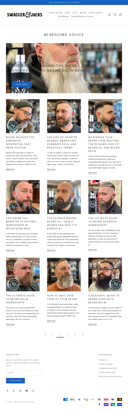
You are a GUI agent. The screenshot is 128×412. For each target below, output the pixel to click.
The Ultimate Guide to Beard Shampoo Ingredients (103, 221)
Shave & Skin (95, 13)
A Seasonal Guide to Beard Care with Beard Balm (104, 299)
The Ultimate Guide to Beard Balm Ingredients (20, 299)
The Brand (63, 16)
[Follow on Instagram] (20, 390)
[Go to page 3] (82, 334)
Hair (75, 13)
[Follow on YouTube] (27, 390)
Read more (22, 84)
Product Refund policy (107, 372)
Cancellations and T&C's (108, 368)
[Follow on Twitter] (13, 390)
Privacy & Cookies (105, 364)
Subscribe (15, 381)
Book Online (55, 13)
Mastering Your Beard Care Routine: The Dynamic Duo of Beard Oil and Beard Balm (104, 144)
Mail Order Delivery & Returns (110, 376)
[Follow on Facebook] (7, 390)
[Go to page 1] (45, 334)
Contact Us (103, 360)
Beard (83, 13)
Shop (67, 13)
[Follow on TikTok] (33, 390)
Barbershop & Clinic (83, 16)
